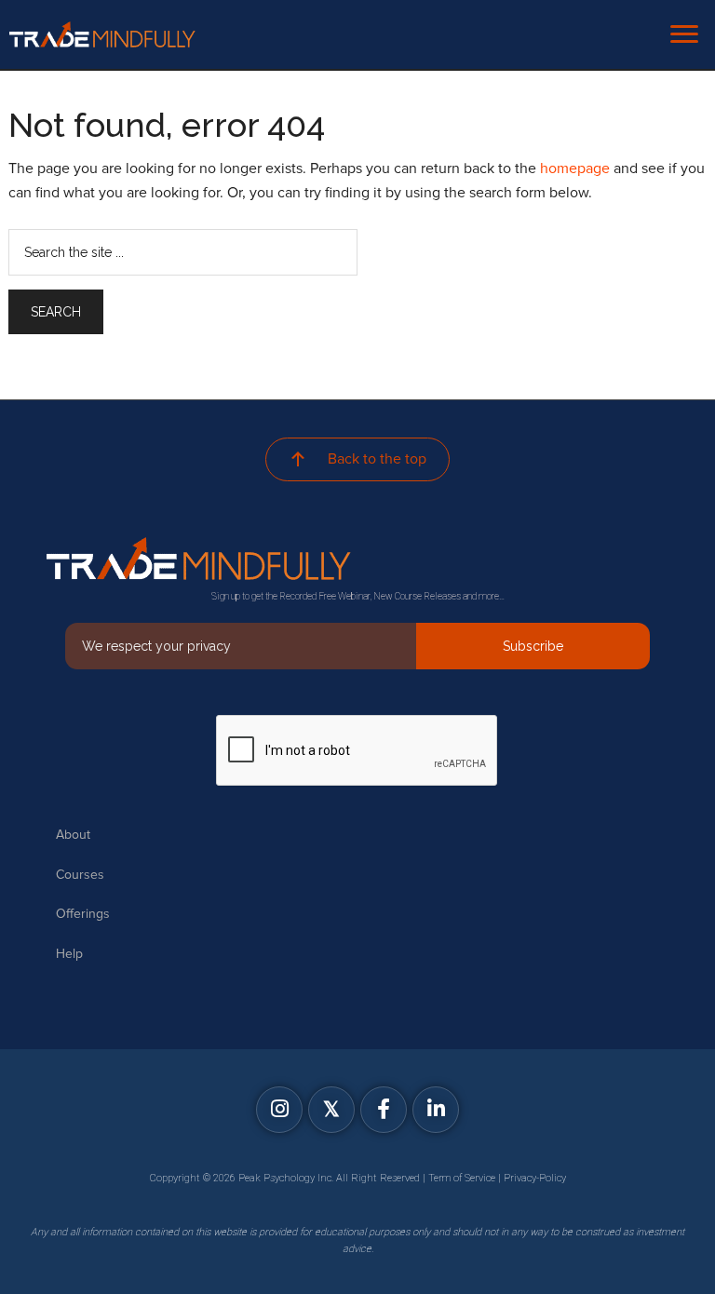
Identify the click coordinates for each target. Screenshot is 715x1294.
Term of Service (461, 1178)
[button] (279, 1109)
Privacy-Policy (535, 1178)
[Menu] (684, 34)
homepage (575, 168)
